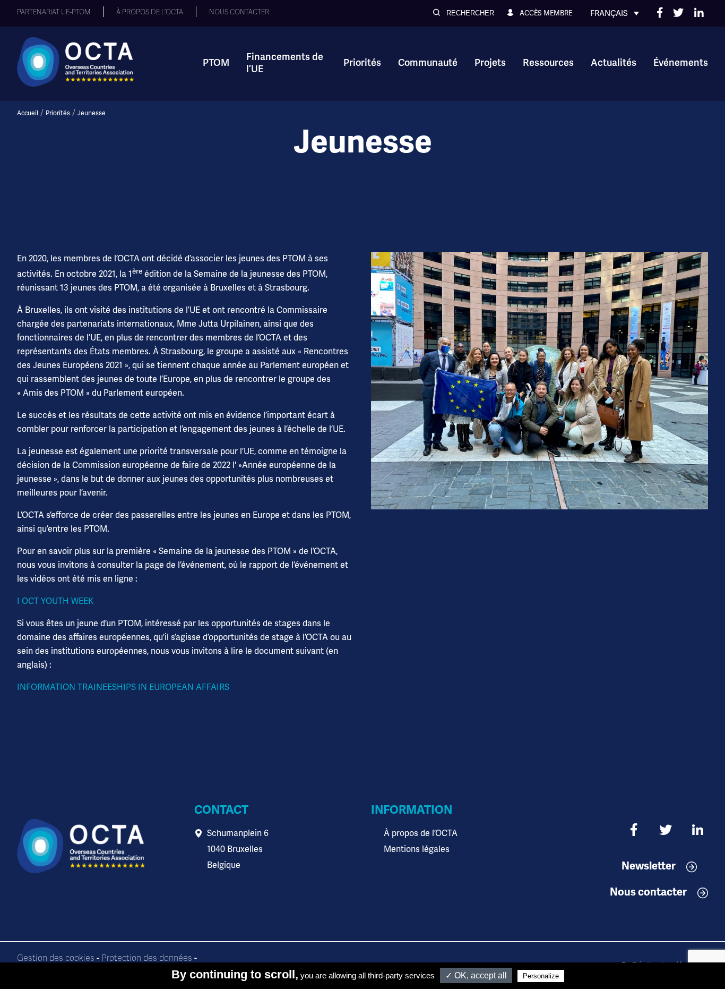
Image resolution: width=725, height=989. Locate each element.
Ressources (548, 63)
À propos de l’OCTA (421, 833)
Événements (680, 63)
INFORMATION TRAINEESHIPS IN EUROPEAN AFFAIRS (123, 687)
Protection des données (146, 958)
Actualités (613, 63)
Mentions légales (417, 849)
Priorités (362, 63)
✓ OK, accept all (476, 975)
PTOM (216, 63)
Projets (490, 63)
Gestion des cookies (55, 958)
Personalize (541, 976)
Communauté (428, 63)
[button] (463, 13)
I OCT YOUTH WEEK (55, 601)
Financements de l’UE (284, 63)
